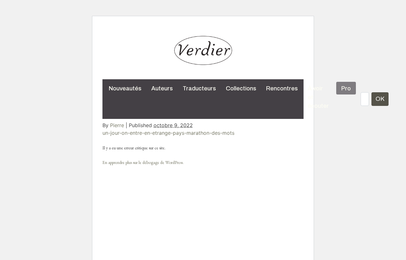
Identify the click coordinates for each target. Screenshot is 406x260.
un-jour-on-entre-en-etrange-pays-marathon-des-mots (168, 133)
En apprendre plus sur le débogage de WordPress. (143, 162)
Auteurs (162, 88)
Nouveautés (125, 88)
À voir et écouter (318, 97)
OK (380, 98)
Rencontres (282, 88)
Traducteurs (199, 88)
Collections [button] (241, 88)
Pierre (117, 125)
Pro (346, 88)
